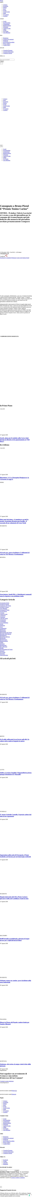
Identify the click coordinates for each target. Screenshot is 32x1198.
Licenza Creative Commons (18, 1177)
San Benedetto (6, 22)
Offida (4, 30)
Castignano (3, 615)
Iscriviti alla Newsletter (8, 42)
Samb (4, 13)
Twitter (5, 1161)
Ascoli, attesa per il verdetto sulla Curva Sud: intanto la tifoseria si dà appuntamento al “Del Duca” (15, 439)
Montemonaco (3, 639)
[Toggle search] (1, 146)
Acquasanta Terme (4, 603)
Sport (4, 9)
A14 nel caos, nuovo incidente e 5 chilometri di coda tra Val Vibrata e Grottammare (14, 553)
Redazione (5, 38)
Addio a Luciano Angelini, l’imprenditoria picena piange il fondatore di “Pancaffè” (15, 773)
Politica (5, 7)
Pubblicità (5, 40)
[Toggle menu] (1, 63)
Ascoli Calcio (6, 11)
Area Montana (6, 32)
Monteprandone (7, 25)
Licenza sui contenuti (8, 39)
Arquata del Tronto (4, 610)
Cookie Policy (6, 45)
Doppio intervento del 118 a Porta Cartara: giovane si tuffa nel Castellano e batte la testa (14, 897)
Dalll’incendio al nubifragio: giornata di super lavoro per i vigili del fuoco (14, 939)
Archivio (5, 16)
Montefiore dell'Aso (5, 636)
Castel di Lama (6, 28)
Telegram (13, 1094)
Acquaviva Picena (4, 604)
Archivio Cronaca (4, 607)
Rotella (1, 648)
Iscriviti (17, 1170)
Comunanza (3, 620)
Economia (5, 6)
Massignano (3, 631)
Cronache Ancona (7, 53)
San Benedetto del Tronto (6, 649)
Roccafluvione (3, 646)
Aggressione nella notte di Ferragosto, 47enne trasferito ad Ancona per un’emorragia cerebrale (15, 855)
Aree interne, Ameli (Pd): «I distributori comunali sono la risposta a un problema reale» (15, 595)
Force (1, 627)
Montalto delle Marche (5, 634)
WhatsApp (14, 1090)
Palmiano (2, 644)
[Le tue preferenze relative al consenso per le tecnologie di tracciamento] (29, 1195)
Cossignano (3, 621)
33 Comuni (6, 14)
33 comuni (5, 108)
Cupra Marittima (4, 622)
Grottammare (6, 24)
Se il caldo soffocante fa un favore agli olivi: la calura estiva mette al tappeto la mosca (14, 740)
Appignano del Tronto (5, 605)
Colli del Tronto (4, 618)
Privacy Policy (6, 43)
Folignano (5, 27)
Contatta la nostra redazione (7, 1081)
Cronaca (5, 4)
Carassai (2, 612)
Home (1, 0)
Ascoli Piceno (3, 611)
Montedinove (3, 635)
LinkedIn (5, 1162)
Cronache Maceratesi (8, 51)
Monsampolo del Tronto (6, 632)
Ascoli (4, 21)
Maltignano (3, 629)
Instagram (5, 1164)
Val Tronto (5, 31)
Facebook (5, 1160)
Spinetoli (2, 651)
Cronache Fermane (7, 50)
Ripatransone (3, 645)
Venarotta (2, 653)
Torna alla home (4, 655)
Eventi (4, 10)
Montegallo (3, 638)
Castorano (2, 617)
